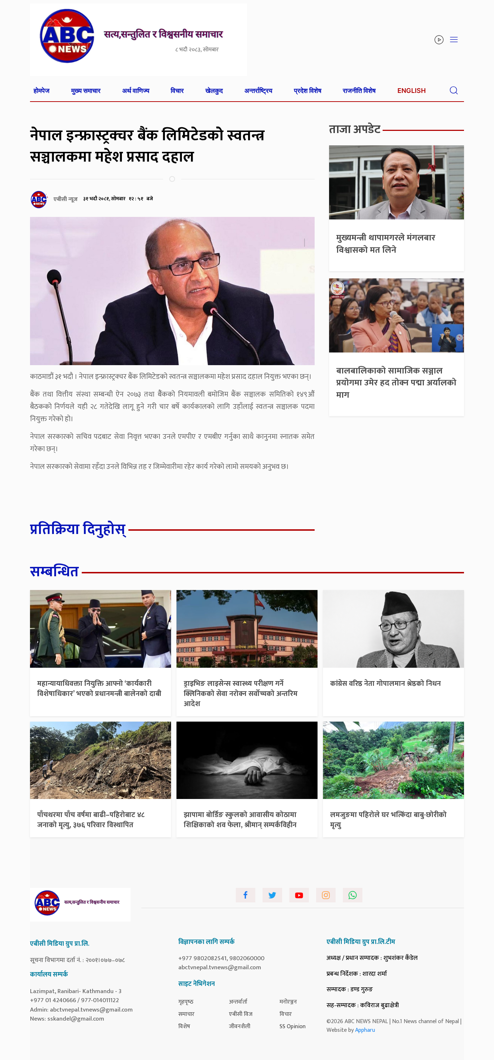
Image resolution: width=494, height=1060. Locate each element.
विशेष (184, 1026)
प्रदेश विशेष (307, 90)
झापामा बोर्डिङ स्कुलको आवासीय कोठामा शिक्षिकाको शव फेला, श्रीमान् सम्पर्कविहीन (240, 820)
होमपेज (42, 90)
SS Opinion (293, 1026)
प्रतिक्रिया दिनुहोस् (77, 530)
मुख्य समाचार (86, 90)
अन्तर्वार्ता (238, 1002)
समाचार (186, 1014)
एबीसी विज (240, 1014)
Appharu (365, 1030)
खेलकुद (214, 90)
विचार (177, 90)
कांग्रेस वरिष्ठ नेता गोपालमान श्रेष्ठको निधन (385, 684)
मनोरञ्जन (288, 1002)
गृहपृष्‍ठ (185, 1002)
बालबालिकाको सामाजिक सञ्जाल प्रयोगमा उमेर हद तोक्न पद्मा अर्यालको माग (396, 383)
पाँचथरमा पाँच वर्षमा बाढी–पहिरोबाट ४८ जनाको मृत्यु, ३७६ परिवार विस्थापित (91, 820)
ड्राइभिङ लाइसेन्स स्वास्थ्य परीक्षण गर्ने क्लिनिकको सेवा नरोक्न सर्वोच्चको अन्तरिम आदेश (241, 694)
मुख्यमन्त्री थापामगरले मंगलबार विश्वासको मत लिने (385, 244)
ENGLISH (411, 90)
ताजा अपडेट (354, 129)
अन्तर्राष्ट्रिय (258, 90)
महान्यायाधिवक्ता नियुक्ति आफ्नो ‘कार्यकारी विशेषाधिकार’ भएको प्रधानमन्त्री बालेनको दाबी (99, 689)
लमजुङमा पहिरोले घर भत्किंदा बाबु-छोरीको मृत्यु (388, 820)
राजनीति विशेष (359, 90)
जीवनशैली (239, 1026)
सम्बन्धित (54, 572)
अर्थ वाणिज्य (135, 90)
